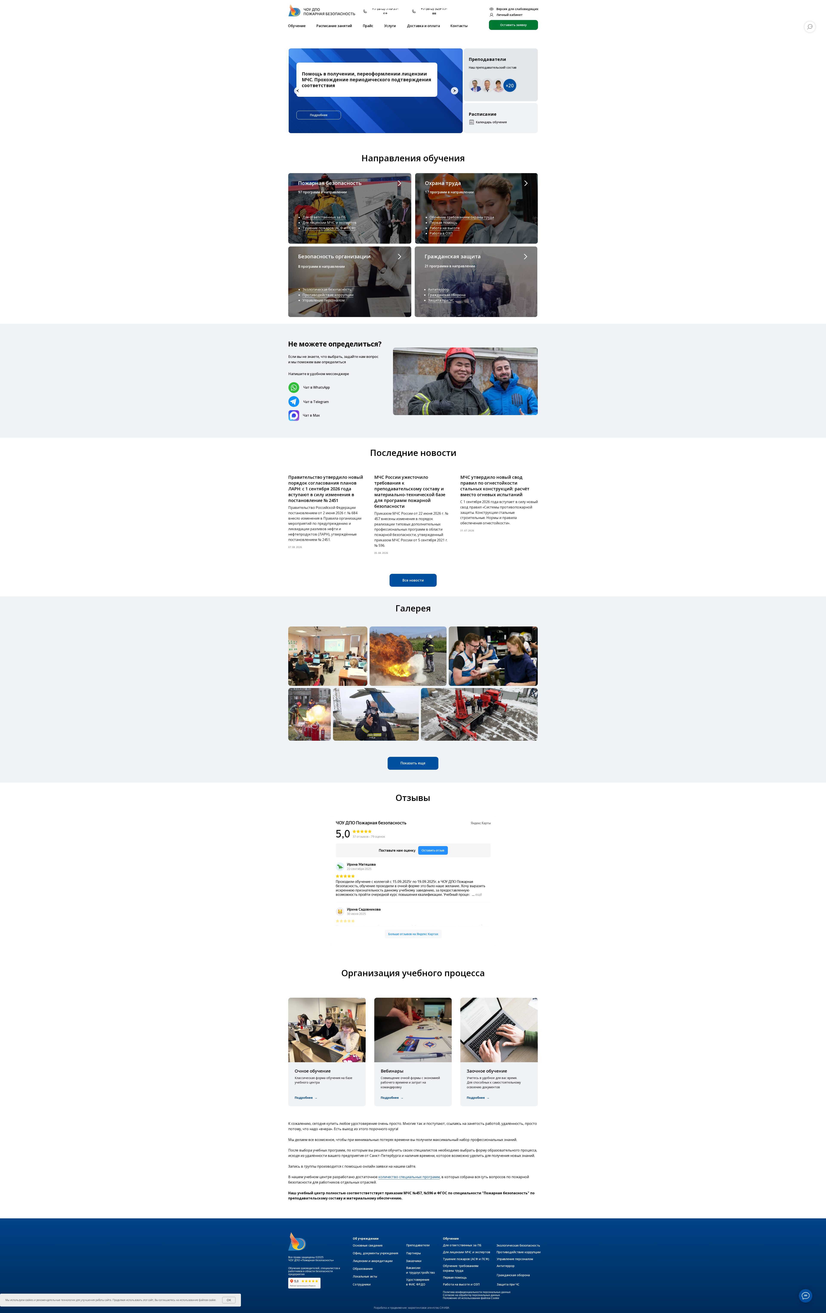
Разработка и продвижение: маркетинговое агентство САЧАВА (411, 1308)
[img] (323, 12)
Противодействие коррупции (327, 294)
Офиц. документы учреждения (375, 1253)
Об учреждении (366, 1238)
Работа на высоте (445, 228)
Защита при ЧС (441, 300)
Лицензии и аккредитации (373, 1261)
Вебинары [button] (392, 1071)
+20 (510, 85)
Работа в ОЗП (441, 233)
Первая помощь (443, 222)
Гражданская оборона (446, 294)
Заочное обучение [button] (487, 1071)
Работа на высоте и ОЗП (461, 1284)
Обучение (451, 1238)
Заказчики (413, 1261)
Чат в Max (311, 415)
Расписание (482, 114)
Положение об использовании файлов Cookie (471, 1298)
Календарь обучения (491, 122)
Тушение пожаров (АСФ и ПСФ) (328, 228)
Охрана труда (443, 182)
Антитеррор (438, 289)
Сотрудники (362, 1284)
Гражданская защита (453, 256)
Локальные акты (365, 1276)
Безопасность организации (334, 256)
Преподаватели (487, 59)
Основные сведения (367, 1245)
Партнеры (413, 1253)
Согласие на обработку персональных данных (471, 1295)
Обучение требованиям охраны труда (462, 217)
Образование (363, 1269)
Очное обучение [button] (313, 1071)
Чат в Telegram (316, 401)
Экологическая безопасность (326, 289)
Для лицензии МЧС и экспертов (329, 222)
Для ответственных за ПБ (324, 217)
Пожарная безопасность (330, 182)
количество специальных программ (409, 1176)
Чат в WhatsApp (316, 387)
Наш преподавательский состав (492, 67)
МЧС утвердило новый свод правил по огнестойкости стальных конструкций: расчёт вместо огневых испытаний (494, 485)
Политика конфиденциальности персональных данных (476, 1292)
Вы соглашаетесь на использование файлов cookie (185, 1300)
